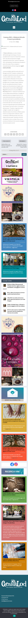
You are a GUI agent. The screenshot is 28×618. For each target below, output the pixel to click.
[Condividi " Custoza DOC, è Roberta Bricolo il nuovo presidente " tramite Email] (19, 134)
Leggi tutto (14, 247)
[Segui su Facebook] (13, 10)
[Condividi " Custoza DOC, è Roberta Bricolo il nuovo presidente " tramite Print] (22, 134)
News (17, 41)
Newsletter (13, 5)
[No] (26, 612)
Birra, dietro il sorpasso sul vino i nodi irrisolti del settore (16, 293)
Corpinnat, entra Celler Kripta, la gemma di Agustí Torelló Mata (13, 522)
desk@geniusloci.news (15, 1)
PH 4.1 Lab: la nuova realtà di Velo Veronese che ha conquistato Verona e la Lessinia (16, 311)
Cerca (24, 154)
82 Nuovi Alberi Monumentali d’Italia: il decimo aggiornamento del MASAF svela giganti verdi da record (13, 239)
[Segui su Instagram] (15, 10)
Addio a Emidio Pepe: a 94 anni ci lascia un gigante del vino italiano (16, 305)
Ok (14, 615)
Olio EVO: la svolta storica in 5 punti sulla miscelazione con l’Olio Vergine (16, 299)
